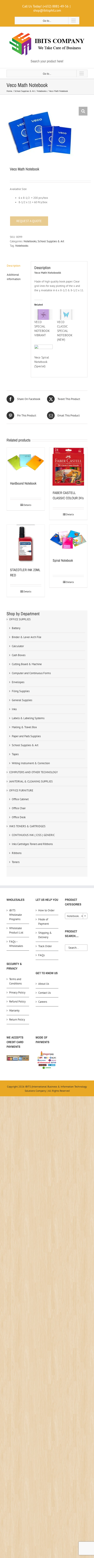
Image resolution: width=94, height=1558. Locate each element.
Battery (16, 628)
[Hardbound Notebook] (26, 462)
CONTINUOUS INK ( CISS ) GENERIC (33, 835)
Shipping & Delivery (45, 935)
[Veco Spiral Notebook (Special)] (43, 350)
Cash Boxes (18, 655)
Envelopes (18, 682)
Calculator (18, 646)
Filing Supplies (21, 691)
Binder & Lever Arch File (26, 637)
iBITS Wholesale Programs (15, 914)
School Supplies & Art (51, 241)
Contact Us (44, 993)
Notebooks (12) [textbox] (76, 916)
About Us (43, 984)
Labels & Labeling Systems (28, 718)
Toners (15, 862)
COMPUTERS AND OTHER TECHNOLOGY (33, 772)
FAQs (41, 955)
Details (27, 505)
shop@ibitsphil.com (47, 10)
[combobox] (76, 916)
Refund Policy (17, 1001)
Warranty (14, 1010)
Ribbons (16, 853)
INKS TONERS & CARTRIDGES (27, 826)
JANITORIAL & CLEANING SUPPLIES (31, 781)
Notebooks (30, 241)
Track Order (45, 946)
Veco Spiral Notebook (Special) (41, 361)
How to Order (46, 910)
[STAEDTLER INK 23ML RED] (26, 544)
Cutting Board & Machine (27, 664)
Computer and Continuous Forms (31, 673)
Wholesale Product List (16, 930)
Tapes (15, 754)
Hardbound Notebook (23, 483)
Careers (42, 1002)
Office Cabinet (20, 799)
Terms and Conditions (15, 981)
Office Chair (19, 808)
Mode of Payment (43, 921)
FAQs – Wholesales (16, 944)
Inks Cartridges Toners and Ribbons (32, 844)
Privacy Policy (17, 992)
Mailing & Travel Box (24, 727)
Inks (14, 709)
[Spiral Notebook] (68, 539)
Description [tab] (13, 266)
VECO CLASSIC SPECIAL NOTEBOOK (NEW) (65, 331)
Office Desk (19, 817)
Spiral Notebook (63, 560)
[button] (83, 111)
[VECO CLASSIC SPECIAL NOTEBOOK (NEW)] (66, 314)
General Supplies (22, 700)
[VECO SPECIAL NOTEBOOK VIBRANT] (43, 314)
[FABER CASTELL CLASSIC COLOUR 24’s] (68, 467)
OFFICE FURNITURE (21, 790)
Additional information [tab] (14, 277)
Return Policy (17, 1019)
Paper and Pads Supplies (26, 736)
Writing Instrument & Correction (31, 763)
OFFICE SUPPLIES (20, 619)
